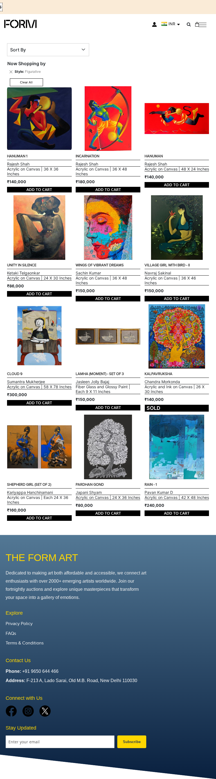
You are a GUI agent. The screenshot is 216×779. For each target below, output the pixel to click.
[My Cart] (197, 24)
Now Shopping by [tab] (26, 63)
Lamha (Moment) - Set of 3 (100, 374)
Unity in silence (21, 265)
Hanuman (154, 156)
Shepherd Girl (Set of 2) (29, 484)
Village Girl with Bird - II (167, 265)
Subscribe (132, 742)
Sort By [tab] (18, 50)
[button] (170, 24)
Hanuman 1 (17, 156)
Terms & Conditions (25, 643)
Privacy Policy (19, 623)
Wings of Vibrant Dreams (100, 265)
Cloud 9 (14, 374)
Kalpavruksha (158, 374)
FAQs (11, 633)
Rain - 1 (151, 484)
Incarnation (87, 156)
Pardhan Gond (90, 484)
